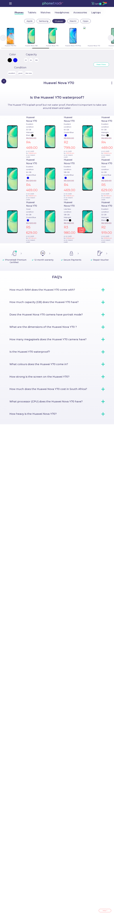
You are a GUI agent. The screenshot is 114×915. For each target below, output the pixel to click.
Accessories (80, 12)
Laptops (96, 12)
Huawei (59, 21)
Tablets (32, 12)
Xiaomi (73, 21)
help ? (105, 910)
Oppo (85, 21)
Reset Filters (101, 64)
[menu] (10, 3)
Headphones (62, 12)
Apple (30, 21)
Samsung (43, 21)
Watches (45, 12)
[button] (52, 3)
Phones (19, 12)
